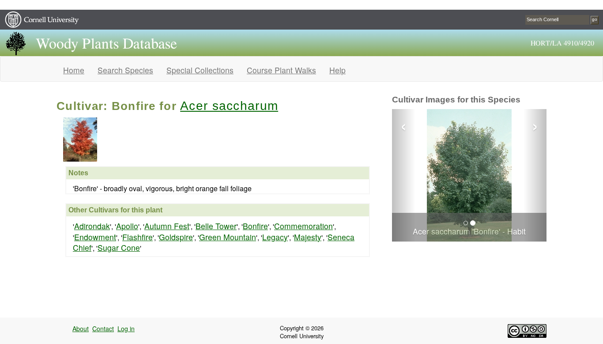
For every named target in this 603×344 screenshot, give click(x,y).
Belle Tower (216, 225)
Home (73, 70)
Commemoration (303, 225)
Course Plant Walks (281, 70)
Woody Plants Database (106, 44)
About (80, 328)
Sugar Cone (119, 247)
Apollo (127, 225)
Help (337, 70)
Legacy (275, 236)
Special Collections (200, 70)
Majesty (307, 236)
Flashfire (137, 236)
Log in (126, 328)
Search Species (125, 70)
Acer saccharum (229, 106)
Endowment (95, 236)
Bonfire (255, 225)
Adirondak (92, 225)
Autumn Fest (166, 225)
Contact (103, 328)
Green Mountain (227, 236)
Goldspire (176, 236)
